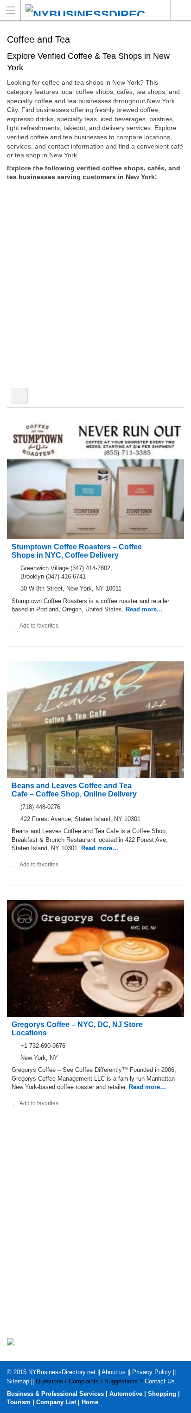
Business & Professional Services (55, 1393)
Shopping (162, 1393)
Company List (56, 1402)
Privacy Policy (151, 1372)
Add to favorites (38, 625)
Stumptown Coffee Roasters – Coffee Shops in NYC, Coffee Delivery (77, 551)
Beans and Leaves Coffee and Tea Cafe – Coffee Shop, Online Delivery (74, 790)
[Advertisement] (95, 286)
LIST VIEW (20, 396)
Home (90, 1402)
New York (180, 10)
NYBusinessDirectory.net (62, 1372)
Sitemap (18, 1381)
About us (114, 1372)
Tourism (19, 1402)
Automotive (125, 1393)
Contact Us (160, 1381)
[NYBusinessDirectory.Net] (86, 10)
